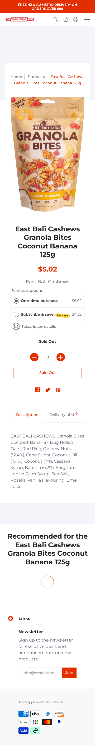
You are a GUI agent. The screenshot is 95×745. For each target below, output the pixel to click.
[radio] (16, 301)
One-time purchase (40, 300)
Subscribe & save (45, 314)
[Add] (60, 357)
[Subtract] (34, 357)
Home (16, 76)
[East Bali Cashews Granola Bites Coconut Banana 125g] (47, 154)
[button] (56, 19)
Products (36, 76)
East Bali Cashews (47, 282)
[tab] (27, 415)
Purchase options (27, 290)
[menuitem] (56, 19)
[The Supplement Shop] (19, 19)
